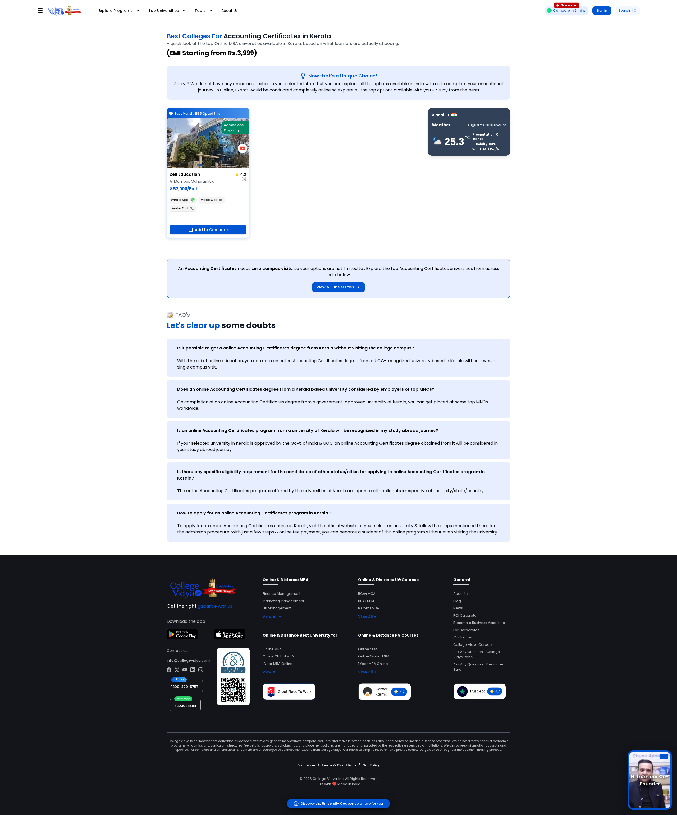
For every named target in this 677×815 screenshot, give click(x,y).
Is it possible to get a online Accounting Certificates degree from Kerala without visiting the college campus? (295, 348)
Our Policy (371, 765)
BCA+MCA (367, 593)
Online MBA (272, 649)
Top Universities (163, 10)
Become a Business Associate (479, 622)
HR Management (277, 608)
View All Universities (335, 287)
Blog (457, 601)
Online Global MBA (278, 656)
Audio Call (180, 208)
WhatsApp (179, 199)
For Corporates (466, 630)
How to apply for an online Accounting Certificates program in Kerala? (254, 513)
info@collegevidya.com (188, 660)
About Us (229, 10)
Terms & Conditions (339, 765)
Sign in (602, 10)
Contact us (462, 637)
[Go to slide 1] (201, 165)
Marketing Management (283, 601)
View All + (272, 616)
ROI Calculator (465, 615)
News (458, 608)
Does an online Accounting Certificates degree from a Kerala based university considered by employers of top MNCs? (305, 389)
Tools (200, 10)
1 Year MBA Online (277, 663)
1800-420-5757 (184, 686)
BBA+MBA (366, 601)
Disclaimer (306, 765)
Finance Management (281, 593)
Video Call (209, 199)
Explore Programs (115, 10)
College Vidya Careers (473, 644)
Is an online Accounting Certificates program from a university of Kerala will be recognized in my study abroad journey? (307, 430)
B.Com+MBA (368, 608)
